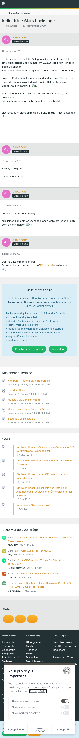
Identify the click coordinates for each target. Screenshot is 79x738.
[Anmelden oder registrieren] (65, 4)
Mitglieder (31, 646)
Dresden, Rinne (17, 390)
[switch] (65, 701)
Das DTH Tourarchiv (64, 646)
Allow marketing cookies (26, 712)
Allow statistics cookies (25, 707)
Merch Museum (35, 661)
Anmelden (58, 349)
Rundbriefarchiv (11, 657)
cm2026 (12, 577)
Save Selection (39, 729)
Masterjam (59, 649)
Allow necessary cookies (26, 701)
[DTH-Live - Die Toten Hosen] (13, 4)
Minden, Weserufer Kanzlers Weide (28, 409)
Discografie (8, 646)
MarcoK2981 (14, 591)
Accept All (63, 729)
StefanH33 (13, 545)
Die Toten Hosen (62, 642)
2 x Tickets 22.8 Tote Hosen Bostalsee (37, 573)
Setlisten (7, 661)
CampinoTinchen (16, 568)
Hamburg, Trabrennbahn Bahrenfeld (29, 380)
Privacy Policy (38, 691)
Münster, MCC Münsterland (24, 399)
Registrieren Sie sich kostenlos (27, 301)
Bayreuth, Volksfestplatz (21, 418)
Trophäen (31, 649)
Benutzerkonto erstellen (29, 349)
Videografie (8, 649)
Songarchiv (8, 653)
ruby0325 (12, 554)
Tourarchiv (8, 642)
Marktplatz (32, 657)
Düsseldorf (46, 265)
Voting (29, 653)
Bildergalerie (33, 642)
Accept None (16, 729)
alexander (11, 25)
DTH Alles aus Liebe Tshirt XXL (33, 550)
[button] (56, 4)
